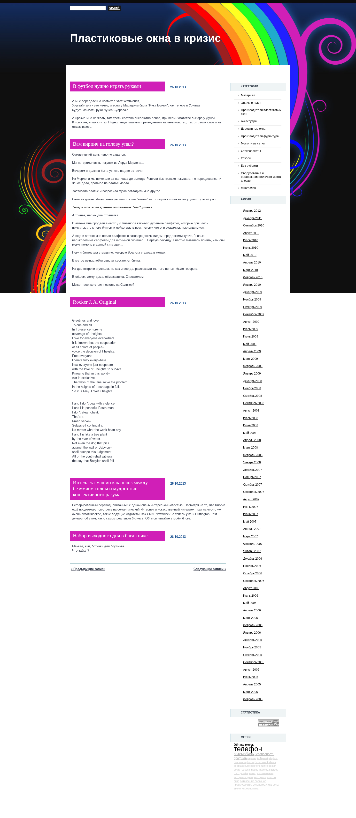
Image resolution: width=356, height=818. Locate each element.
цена (276, 784)
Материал (248, 95)
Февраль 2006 (253, 625)
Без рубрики (249, 165)
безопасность (264, 754)
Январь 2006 (252, 632)
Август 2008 (251, 410)
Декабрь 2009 (252, 292)
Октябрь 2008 (252, 396)
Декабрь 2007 (252, 470)
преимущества (243, 784)
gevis (237, 769)
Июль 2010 (250, 240)
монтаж (271, 777)
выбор (274, 769)
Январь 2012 (252, 210)
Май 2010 (249, 255)
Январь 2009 (252, 373)
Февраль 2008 (253, 455)
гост (236, 773)
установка (259, 784)
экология (239, 788)
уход (269, 784)
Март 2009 (250, 358)
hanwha (245, 769)
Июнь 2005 (250, 677)
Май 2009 (249, 344)
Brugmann (240, 762)
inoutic (254, 769)
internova (264, 769)
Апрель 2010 (252, 262)
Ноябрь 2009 (252, 299)
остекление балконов (253, 781)
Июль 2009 (250, 329)
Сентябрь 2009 (253, 314)
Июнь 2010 (250, 247)
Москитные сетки (253, 143)
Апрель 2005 (252, 684)
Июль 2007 (250, 507)
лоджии (248, 777)
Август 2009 (251, 321)
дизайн (244, 773)
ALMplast (262, 758)
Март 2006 (250, 618)
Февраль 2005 (253, 699)
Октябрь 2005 (252, 655)
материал (260, 777)
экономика (251, 788)
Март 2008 (250, 447)
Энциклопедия (251, 103)
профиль (240, 758)
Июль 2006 (250, 595)
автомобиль (244, 754)
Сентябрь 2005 (253, 662)
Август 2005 (251, 669)
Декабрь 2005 (252, 640)
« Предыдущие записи (88, 569)
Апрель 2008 (252, 440)
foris (258, 765)
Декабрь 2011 (252, 218)
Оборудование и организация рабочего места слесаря (261, 177)
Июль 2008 (250, 418)
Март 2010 (250, 270)
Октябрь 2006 (252, 573)
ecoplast (239, 765)
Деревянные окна (253, 128)
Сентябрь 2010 (253, 225)
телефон (248, 749)
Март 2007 (250, 536)
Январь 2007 (252, 551)
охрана (252, 758)
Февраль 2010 (253, 277)
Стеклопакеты (251, 151)
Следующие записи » (209, 569)
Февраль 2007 (253, 544)
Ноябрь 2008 (252, 388)
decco (250, 762)
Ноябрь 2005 (252, 647)
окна (236, 781)
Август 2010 (251, 233)
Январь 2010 (252, 284)
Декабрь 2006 (252, 558)
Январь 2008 (252, 462)
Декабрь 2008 (252, 381)
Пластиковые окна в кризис (145, 38)
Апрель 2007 (252, 529)
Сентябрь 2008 (253, 403)
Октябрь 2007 (252, 484)
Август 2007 (251, 499)
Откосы (246, 158)
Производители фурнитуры (260, 136)
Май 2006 (249, 603)
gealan (272, 765)
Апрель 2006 (252, 610)
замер (252, 773)
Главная (87, 74)
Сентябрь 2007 (253, 492)
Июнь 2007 (250, 514)
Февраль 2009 (253, 366)
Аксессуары (249, 121)
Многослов (248, 188)
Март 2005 (250, 692)
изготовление (265, 773)
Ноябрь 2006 (252, 566)
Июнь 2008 (250, 425)
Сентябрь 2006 (253, 581)
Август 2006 (251, 588)
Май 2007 (249, 521)
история (239, 777)
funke (264, 765)
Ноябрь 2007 (252, 477)
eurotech (249, 765)
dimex (272, 762)
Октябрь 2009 (252, 307)
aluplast (273, 758)
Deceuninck (262, 762)
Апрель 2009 (252, 351)
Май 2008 (249, 433)
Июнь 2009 (250, 336)
